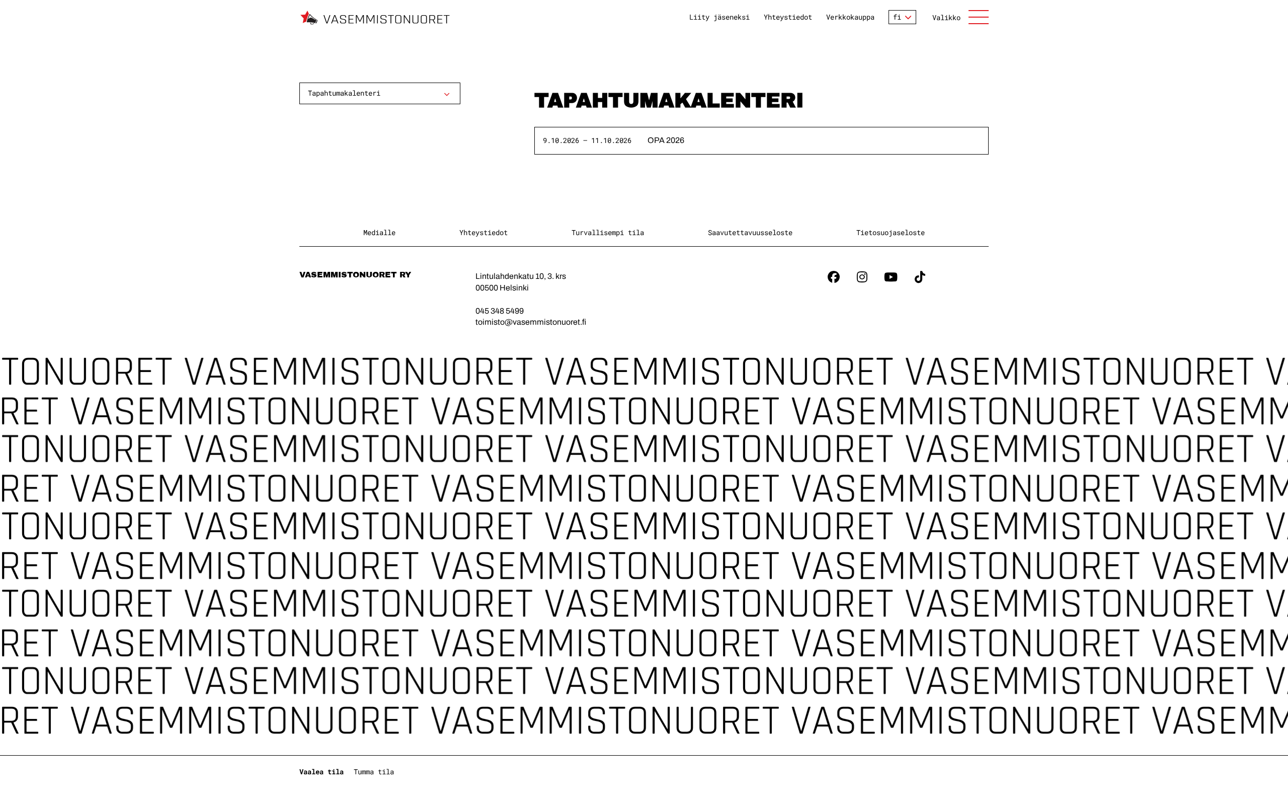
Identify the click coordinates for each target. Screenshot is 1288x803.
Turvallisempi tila (608, 232)
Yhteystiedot (788, 17)
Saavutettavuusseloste (750, 232)
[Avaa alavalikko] (447, 94)
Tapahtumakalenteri (344, 93)
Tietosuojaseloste (890, 232)
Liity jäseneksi (719, 17)
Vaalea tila (321, 771)
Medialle (379, 232)
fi (897, 17)
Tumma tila (374, 771)
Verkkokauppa (850, 17)
